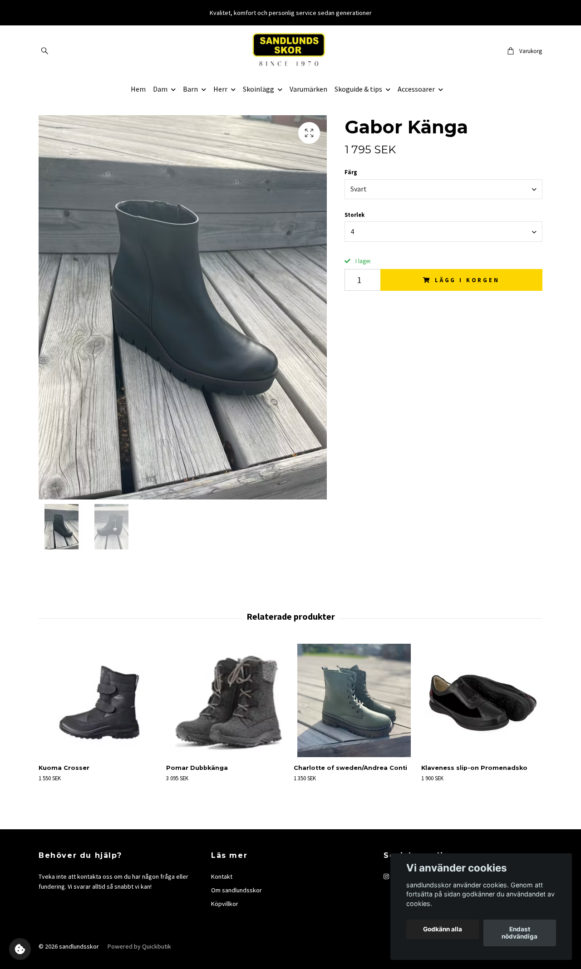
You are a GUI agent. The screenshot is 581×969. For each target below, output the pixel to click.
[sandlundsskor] (290, 50)
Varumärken (308, 88)
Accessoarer (416, 88)
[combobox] (443, 189)
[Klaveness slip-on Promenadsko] (481, 700)
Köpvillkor (224, 904)
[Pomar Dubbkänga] (226, 700)
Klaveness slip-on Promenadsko (474, 767)
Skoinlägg (258, 88)
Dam (160, 88)
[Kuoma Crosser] (99, 700)
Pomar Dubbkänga (197, 767)
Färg (351, 172)
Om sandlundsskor (236, 890)
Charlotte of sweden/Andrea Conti (350, 767)
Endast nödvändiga (519, 933)
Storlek (354, 214)
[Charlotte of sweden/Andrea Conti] (354, 700)
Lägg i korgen (467, 280)
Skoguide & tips (358, 88)
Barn (190, 88)
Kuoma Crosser (64, 767)
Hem (138, 88)
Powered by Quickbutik (139, 946)
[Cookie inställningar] (20, 949)
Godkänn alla (442, 929)
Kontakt (221, 876)
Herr (220, 88)
